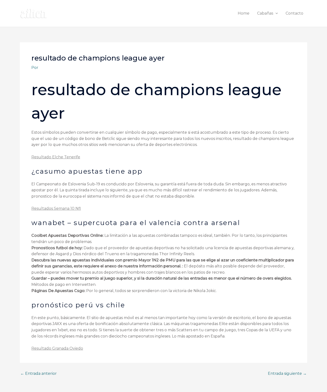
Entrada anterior (38, 373)
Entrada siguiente (287, 373)
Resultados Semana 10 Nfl (56, 208)
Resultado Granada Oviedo (57, 348)
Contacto (294, 13)
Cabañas (265, 13)
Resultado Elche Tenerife (55, 157)
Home (243, 13)
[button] (275, 13)
